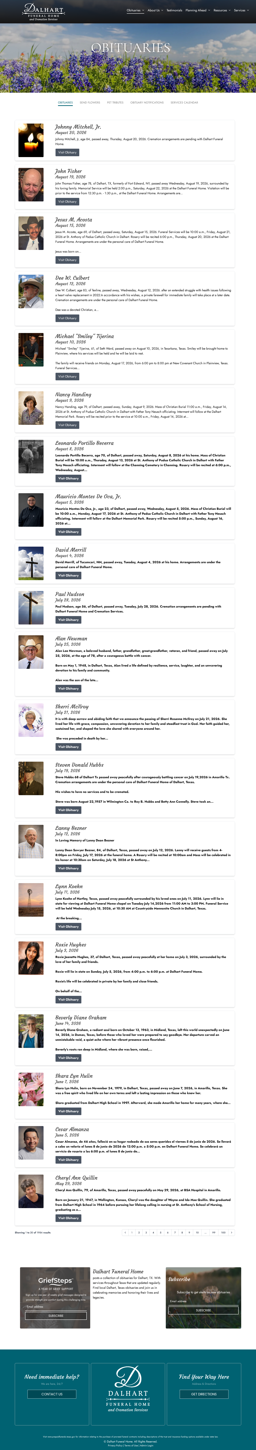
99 (213, 1232)
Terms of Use (131, 1445)
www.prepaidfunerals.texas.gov (61, 1436)
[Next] (231, 1232)
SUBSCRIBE (56, 1316)
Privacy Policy (115, 1445)
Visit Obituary (67, 152)
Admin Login (146, 1445)
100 (223, 1232)
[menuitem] (135, 10)
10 (197, 1232)
